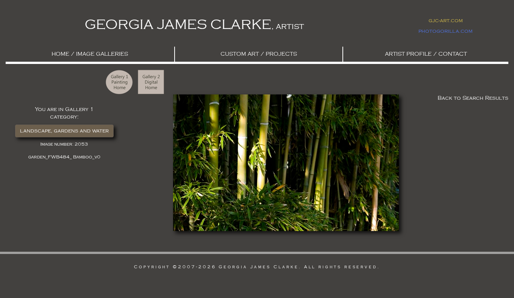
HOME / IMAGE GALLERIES (90, 54)
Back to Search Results (473, 98)
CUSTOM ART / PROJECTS (259, 54)
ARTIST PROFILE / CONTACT (426, 54)
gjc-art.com (446, 20)
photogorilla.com (445, 31)
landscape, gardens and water (64, 131)
